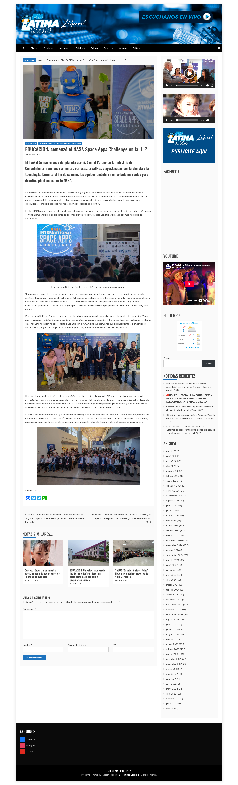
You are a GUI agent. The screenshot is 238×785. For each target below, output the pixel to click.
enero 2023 (172, 654)
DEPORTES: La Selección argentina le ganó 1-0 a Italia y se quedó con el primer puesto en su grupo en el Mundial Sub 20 (121, 518)
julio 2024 (171, 565)
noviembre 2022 (174, 664)
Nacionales (64, 48)
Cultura (94, 48)
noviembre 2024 (174, 545)
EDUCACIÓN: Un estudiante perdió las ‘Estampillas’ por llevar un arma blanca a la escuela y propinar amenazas (87, 575)
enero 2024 (172, 594)
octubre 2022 (173, 669)
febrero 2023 (172, 649)
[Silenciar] (207, 85)
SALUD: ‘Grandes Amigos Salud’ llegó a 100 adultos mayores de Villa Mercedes (131, 574)
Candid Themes (148, 774)
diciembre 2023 (174, 599)
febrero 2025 (172, 530)
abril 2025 (171, 520)
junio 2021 (171, 703)
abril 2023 (171, 639)
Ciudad (34, 48)
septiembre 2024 (174, 555)
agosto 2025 (172, 500)
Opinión (123, 48)
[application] (189, 73)
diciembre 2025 (174, 485)
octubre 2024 (173, 550)
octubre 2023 (173, 609)
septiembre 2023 (174, 614)
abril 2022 (171, 693)
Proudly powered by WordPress (97, 774)
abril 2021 (171, 708)
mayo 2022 (172, 688)
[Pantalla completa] (211, 85)
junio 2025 (171, 510)
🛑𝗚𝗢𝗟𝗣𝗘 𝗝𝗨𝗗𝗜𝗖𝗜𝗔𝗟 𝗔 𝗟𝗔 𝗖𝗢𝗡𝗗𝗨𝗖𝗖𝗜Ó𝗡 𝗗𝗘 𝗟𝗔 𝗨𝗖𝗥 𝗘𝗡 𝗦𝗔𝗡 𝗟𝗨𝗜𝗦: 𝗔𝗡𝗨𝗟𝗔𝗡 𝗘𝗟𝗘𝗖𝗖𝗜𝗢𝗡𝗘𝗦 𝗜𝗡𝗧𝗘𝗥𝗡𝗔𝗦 (189, 398)
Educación (31, 143)
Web (115, 645)
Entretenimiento (47, 143)
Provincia (48, 48)
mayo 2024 (172, 574)
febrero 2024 (172, 589)
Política (136, 48)
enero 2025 (172, 535)
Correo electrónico (77, 645)
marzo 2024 (172, 584)
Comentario (29, 609)
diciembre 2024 (174, 540)
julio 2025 (171, 505)
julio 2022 (171, 678)
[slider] (187, 85)
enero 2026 (172, 480)
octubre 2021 (173, 698)
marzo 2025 (172, 525)
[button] (189, 73)
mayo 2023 (172, 634)
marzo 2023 (172, 644)
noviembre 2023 (174, 604)
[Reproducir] (167, 85)
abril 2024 (171, 579)
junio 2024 (171, 570)
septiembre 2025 (174, 495)
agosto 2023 (172, 619)
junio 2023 (171, 629)
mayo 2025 (172, 515)
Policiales (80, 48)
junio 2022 (171, 683)
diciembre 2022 (174, 659)
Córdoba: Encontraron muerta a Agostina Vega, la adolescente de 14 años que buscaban (42, 574)
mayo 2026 (172, 461)
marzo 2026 (172, 471)
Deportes (108, 48)
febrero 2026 (172, 475)
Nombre (27, 645)
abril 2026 (171, 466)
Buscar (166, 358)
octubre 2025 (173, 490)
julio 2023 (171, 624)
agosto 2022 (172, 674)
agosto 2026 (172, 451)
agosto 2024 (172, 560)
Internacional (63, 143)
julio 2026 (171, 456)
